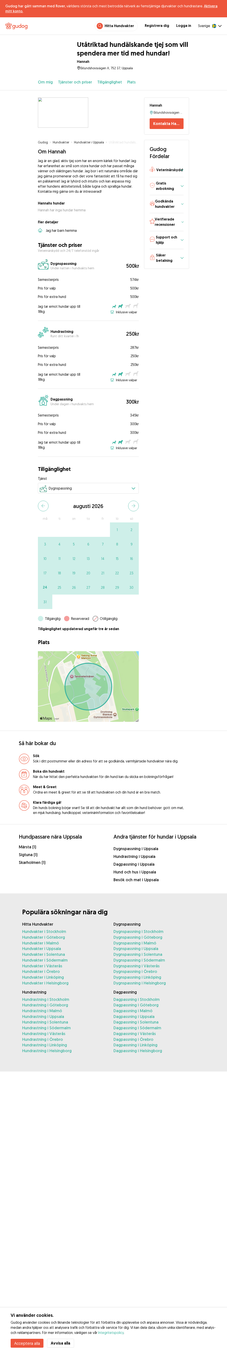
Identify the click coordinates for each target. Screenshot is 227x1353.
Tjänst (42, 478)
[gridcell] (117, 529)
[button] (167, 170)
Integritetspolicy (111, 1332)
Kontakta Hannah (168, 123)
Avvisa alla (60, 1343)
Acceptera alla (27, 1343)
